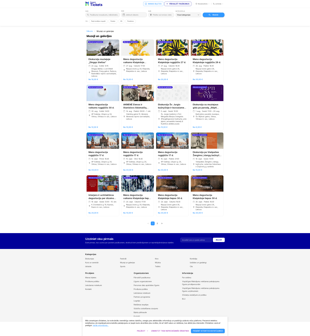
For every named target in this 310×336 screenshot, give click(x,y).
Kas (87, 11)
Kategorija (180, 11)
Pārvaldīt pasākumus (177, 3)
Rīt (121, 21)
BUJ (183, 299)
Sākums (89, 31)
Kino (157, 259)
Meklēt (215, 15)
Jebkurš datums (132, 15)
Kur (149, 11)
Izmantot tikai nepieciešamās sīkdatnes (170, 331)
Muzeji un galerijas (127, 263)
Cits (191, 266)
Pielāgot (143, 330)
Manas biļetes (153, 3)
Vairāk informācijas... (101, 325)
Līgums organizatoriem (143, 281)
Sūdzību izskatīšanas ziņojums (146, 308)
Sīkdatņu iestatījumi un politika (194, 295)
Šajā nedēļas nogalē (98, 21)
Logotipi (137, 301)
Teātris (157, 266)
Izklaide (88, 266)
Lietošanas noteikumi (93, 285)
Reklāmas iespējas (141, 305)
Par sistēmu (186, 278)
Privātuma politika (92, 281)
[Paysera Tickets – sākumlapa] (93, 4)
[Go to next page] (162, 223)
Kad (122, 11)
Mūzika (158, 263)
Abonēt (219, 240)
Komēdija (193, 259)
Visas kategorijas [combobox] (183, 15)
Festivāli (123, 259)
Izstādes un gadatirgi (198, 263)
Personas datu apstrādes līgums (146, 285)
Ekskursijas (89, 259)
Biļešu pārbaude (140, 312)
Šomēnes (130, 21)
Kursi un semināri (92, 263)
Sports (122, 266)
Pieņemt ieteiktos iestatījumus (208, 331)
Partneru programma (142, 297)
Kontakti (88, 289)
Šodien (113, 21)
